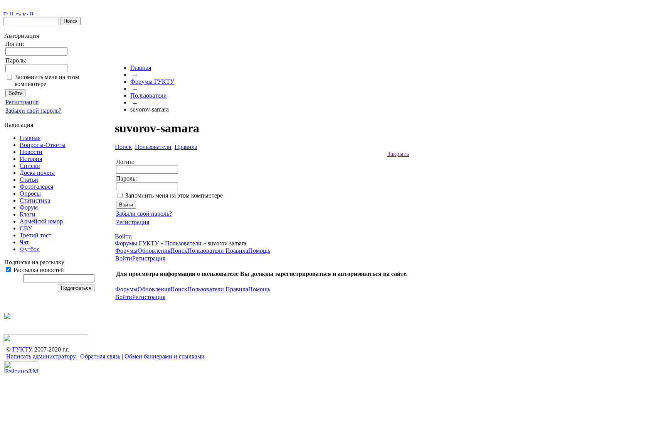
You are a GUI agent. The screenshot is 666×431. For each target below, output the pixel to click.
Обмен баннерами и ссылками (164, 356)
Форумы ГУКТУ (152, 81)
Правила (236, 250)
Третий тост (35, 235)
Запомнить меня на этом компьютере (174, 195)
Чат (24, 242)
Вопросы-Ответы (43, 145)
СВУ (26, 228)
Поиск (178, 250)
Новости (31, 152)
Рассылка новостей (38, 270)
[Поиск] (11, 13)
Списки (30, 165)
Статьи (29, 179)
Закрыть (398, 153)
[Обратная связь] (18, 13)
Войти (123, 258)
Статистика (35, 200)
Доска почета (37, 172)
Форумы (126, 250)
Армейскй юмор (41, 221)
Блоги (27, 214)
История (31, 158)
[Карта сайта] (25, 13)
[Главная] (5, 13)
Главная (30, 138)
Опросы (30, 193)
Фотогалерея (36, 186)
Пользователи (148, 95)
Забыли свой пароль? (33, 110)
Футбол (30, 249)
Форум (29, 207)
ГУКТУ (21, 349)
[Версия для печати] (31, 13)
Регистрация (22, 102)
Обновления (154, 250)
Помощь (259, 250)
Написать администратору (41, 356)
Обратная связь (100, 356)
